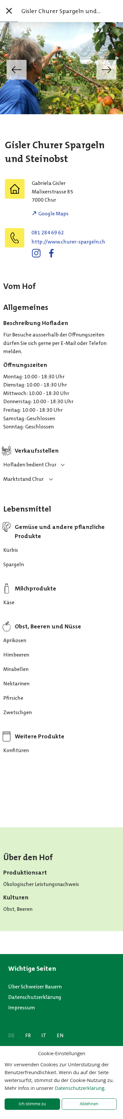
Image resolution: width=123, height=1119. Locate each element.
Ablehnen (89, 1104)
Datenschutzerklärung (34, 997)
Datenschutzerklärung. (80, 1088)
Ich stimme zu (32, 1104)
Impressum (21, 1007)
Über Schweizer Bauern (35, 986)
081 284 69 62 (47, 232)
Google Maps (53, 213)
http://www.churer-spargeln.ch (68, 241)
